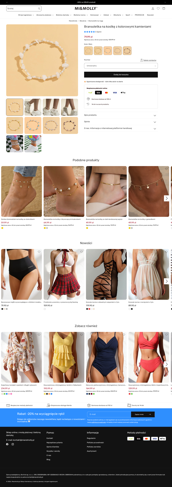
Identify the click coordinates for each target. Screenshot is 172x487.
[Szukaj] (39, 8)
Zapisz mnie (139, 414)
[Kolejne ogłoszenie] (165, 2)
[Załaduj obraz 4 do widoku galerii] (69, 107)
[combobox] (23, 8)
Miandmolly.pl (16, 481)
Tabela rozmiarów (149, 60)
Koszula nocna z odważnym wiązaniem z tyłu (102, 302)
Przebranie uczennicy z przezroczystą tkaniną (61, 302)
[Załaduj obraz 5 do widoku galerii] (14, 125)
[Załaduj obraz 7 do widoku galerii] (51, 125)
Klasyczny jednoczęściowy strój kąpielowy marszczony (106, 385)
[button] (9, 8)
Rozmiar (87, 60)
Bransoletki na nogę (95, 21)
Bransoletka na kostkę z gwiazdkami (141, 219)
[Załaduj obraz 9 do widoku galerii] (14, 143)
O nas (49, 455)
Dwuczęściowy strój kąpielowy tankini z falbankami (62, 385)
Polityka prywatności (95, 443)
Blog (48, 459)
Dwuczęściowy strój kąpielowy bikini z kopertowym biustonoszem (148, 385)
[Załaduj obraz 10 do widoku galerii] (33, 143)
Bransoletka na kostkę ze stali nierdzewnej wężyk (104, 219)
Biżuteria (83, 21)
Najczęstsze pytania (54, 443)
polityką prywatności (98, 422)
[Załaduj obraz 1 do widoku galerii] (14, 107)
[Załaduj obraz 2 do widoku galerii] (33, 107)
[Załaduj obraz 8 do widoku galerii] (69, 125)
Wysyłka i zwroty (53, 451)
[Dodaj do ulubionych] (39, 169)
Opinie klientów (53, 447)
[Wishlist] (158, 8)
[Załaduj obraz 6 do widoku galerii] (33, 125)
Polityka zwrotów (94, 447)
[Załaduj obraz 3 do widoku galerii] (51, 107)
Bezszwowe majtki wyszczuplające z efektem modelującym (21, 302)
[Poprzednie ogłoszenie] (6, 2)
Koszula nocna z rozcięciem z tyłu (140, 302)
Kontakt (50, 438)
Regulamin (91, 438)
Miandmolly (73, 21)
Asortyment (91, 451)
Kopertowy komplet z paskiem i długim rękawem (19, 385)
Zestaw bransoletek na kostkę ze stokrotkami (18, 219)
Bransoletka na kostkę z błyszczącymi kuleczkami (62, 219)
